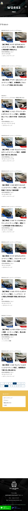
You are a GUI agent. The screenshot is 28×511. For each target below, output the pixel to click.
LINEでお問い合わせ (6, 507)
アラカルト (6, 400)
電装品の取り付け (7, 402)
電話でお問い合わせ (17, 507)
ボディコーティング (8, 397)
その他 (5, 405)
